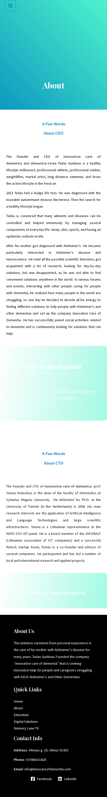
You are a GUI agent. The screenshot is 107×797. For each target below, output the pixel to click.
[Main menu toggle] (10, 5)
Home (18, 701)
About (18, 708)
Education (21, 715)
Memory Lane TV (26, 728)
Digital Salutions (26, 721)
